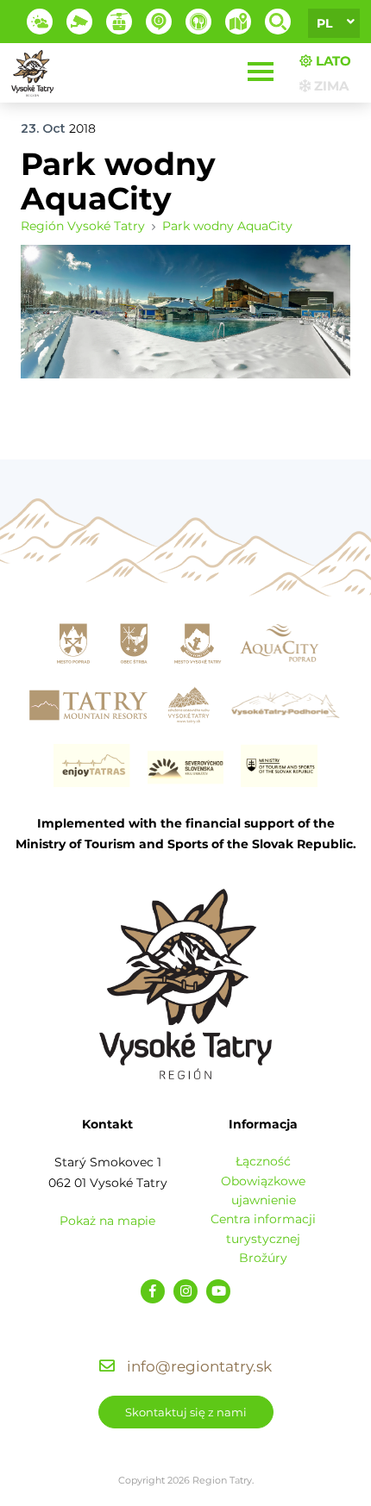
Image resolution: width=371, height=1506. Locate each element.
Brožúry (263, 1257)
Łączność (263, 1161)
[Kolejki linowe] (119, 21)
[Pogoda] (40, 21)
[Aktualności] (159, 21)
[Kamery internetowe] (79, 21)
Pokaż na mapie (107, 1220)
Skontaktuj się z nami (186, 1412)
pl (324, 23)
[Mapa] (238, 21)
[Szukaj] (278, 21)
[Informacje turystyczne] (198, 21)
